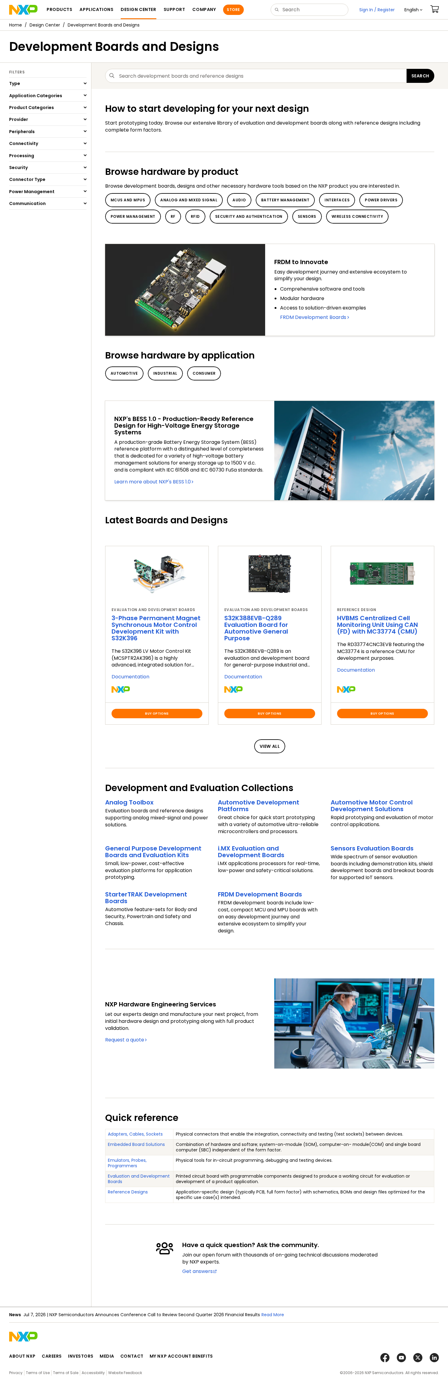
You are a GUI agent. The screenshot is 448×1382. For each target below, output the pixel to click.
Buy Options (157, 713)
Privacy (16, 1372)
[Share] (441, 43)
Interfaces (337, 200)
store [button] (233, 9)
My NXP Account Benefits (181, 1356)
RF (173, 216)
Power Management (133, 216)
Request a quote (124, 1039)
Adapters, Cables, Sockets (135, 1134)
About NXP (22, 1356)
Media (107, 1356)
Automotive (124, 373)
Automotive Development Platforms (258, 805)
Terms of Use (38, 1372)
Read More (272, 1315)
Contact (132, 1356)
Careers (52, 1356)
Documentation (130, 676)
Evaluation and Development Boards (139, 1179)
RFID (195, 216)
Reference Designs (128, 1192)
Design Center (45, 25)
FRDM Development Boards (313, 317)
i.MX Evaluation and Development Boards (251, 851)
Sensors (307, 216)
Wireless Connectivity (357, 216)
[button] (413, 10)
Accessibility (93, 1372)
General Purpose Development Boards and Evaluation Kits (153, 851)
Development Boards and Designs (104, 25)
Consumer (204, 373)
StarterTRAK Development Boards (146, 897)
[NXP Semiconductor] (23, 9)
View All (270, 746)
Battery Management (285, 200)
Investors (81, 1356)
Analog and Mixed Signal (188, 200)
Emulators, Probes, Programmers (127, 1163)
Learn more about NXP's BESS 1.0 (152, 481)
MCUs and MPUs (128, 200)
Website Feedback (125, 1372)
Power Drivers (381, 200)
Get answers (197, 1271)
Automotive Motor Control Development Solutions (372, 805)
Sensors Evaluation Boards (372, 848)
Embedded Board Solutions (136, 1144)
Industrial (165, 373)
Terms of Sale (65, 1372)
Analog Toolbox (129, 802)
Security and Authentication (249, 216)
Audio (239, 200)
